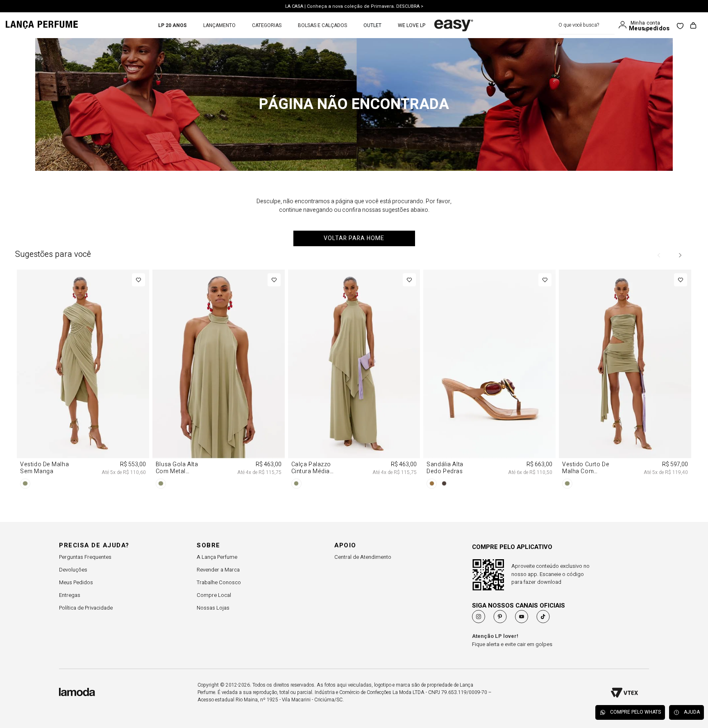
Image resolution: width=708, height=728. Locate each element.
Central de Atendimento (362, 557)
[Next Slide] (679, 255)
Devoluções (73, 570)
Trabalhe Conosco (219, 582)
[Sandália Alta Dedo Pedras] (489, 380)
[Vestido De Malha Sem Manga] (83, 380)
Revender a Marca (218, 570)
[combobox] (586, 25)
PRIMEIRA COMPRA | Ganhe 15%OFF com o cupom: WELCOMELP (354, 8)
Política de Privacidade (86, 608)
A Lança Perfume (217, 557)
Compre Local (214, 595)
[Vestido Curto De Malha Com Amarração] (625, 380)
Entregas (69, 595)
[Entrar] (624, 25)
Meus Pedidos (76, 582)
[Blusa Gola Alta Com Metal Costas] (218, 380)
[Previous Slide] (659, 255)
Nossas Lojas (213, 608)
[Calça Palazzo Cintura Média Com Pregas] (354, 380)
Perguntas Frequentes (85, 557)
